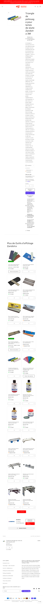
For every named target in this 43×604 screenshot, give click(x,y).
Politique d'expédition (31, 227)
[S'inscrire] (19, 591)
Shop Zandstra (29, 524)
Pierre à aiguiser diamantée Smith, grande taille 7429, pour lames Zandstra (14, 342)
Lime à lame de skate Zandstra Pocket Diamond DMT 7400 (13, 265)
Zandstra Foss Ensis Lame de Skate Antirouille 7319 (13, 423)
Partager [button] (28, 230)
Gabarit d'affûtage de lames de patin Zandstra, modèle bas (28, 449)
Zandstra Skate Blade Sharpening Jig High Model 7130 (28, 500)
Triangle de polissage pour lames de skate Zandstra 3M (13, 369)
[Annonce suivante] (41, 2)
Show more (21, 522)
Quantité (26, 183)
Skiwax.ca (8, 600)
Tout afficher (21, 511)
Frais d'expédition (28, 176)
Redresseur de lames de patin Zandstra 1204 (28, 475)
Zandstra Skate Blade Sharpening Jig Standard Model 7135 (14, 500)
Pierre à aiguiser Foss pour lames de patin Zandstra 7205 (13, 317)
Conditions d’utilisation (35, 600)
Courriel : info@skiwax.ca (7, 568)
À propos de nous (6, 563)
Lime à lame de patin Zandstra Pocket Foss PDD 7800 (13, 290)
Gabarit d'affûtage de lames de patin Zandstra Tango (14, 475)
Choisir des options (14, 271)
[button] (2, 6)
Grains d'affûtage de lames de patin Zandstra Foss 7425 (28, 423)
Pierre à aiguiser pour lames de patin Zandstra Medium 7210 (28, 317)
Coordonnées (22, 601)
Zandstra (18, 519)
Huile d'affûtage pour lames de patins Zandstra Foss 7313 (14, 395)
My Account (5, 583)
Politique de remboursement (30, 215)
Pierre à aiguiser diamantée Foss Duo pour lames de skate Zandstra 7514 (29, 291)
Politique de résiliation (28, 601)
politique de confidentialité (8, 575)
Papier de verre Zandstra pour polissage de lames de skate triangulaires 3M (28, 369)
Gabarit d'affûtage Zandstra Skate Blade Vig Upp (13, 449)
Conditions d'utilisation (7, 578)
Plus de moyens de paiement (30, 196)
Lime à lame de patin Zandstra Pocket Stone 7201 (28, 265)
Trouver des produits (7, 580)
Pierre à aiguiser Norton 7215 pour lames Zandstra (28, 342)
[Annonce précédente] (2, 2)
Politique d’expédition (15, 601)
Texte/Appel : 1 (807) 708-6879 (9, 565)
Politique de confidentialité (26, 600)
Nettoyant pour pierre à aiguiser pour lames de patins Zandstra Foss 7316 (28, 395)
